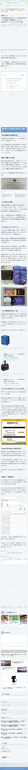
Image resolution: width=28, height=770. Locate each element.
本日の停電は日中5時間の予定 (13, 80)
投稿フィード (5, 748)
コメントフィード (6, 749)
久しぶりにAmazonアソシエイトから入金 (16, 88)
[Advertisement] (14, 38)
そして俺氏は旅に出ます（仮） (14, 86)
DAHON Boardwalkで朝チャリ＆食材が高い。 (13, 729)
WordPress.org (6, 751)
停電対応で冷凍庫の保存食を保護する (14, 78)
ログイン (4, 746)
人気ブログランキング (12, 558)
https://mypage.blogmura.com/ (15, 552)
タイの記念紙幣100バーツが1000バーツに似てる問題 (14, 737)
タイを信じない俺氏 (11, 82)
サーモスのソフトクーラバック (13, 84)
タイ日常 (3, 15)
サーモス (15, 354)
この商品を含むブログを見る (11, 359)
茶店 (14, 324)
